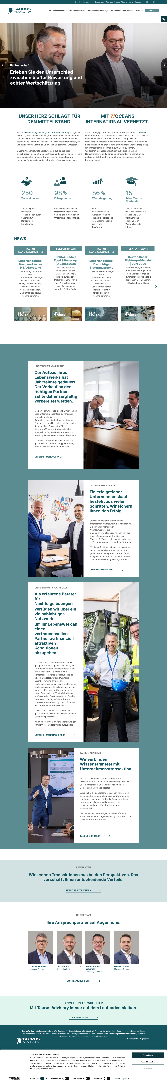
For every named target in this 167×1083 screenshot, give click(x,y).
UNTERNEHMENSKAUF (101, 570)
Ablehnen (148, 1068)
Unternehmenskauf (77, 10)
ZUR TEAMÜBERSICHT (78, 981)
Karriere (138, 2)
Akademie (140, 10)
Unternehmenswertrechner (122, 10)
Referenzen (99, 2)
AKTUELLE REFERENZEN (78, 890)
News (131, 2)
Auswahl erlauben (148, 1062)
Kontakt (152, 10)
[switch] (65, 1078)
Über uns (109, 2)
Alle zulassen (148, 1055)
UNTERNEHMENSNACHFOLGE (50, 735)
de (147, 2)
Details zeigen (120, 1078)
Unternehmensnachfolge (97, 10)
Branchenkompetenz (83, 2)
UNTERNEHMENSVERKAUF (48, 457)
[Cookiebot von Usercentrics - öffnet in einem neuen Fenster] (15, 1078)
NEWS (20, 238)
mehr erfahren (23, 314)
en (154, 2)
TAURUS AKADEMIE (90, 836)
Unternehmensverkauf (57, 10)
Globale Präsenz (120, 2)
